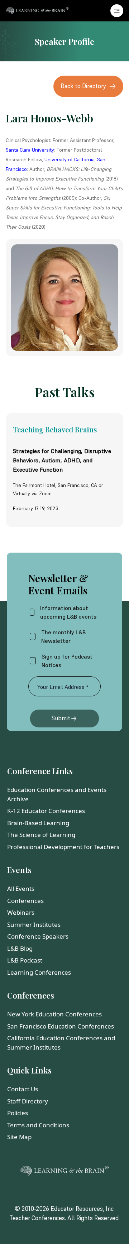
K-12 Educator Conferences (46, 811)
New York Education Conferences (54, 1014)
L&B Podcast (24, 960)
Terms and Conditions (38, 1125)
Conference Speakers (37, 936)
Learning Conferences (39, 972)
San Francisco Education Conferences (60, 1026)
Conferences (25, 901)
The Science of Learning (41, 835)
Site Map (19, 1137)
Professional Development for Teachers (63, 847)
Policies (17, 1113)
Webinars (20, 912)
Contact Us (22, 1089)
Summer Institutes (34, 924)
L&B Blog (20, 948)
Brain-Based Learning (38, 823)
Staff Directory (27, 1101)
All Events (20, 888)
